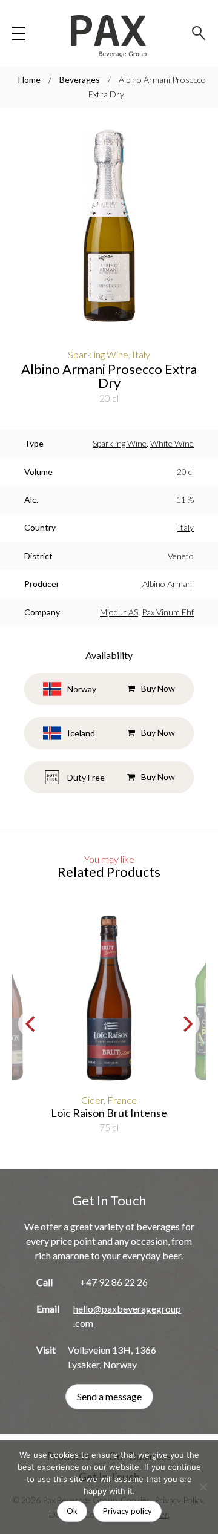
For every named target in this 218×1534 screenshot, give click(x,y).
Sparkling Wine (120, 443)
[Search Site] (199, 33)
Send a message (109, 1396)
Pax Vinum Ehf (168, 612)
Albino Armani (168, 584)
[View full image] (109, 227)
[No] (203, 1487)
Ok (72, 1511)
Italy (185, 527)
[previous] (31, 1024)
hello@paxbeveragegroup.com (127, 1316)
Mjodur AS (119, 612)
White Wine (172, 443)
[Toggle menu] (18, 33)
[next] (186, 1024)
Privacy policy (127, 1511)
